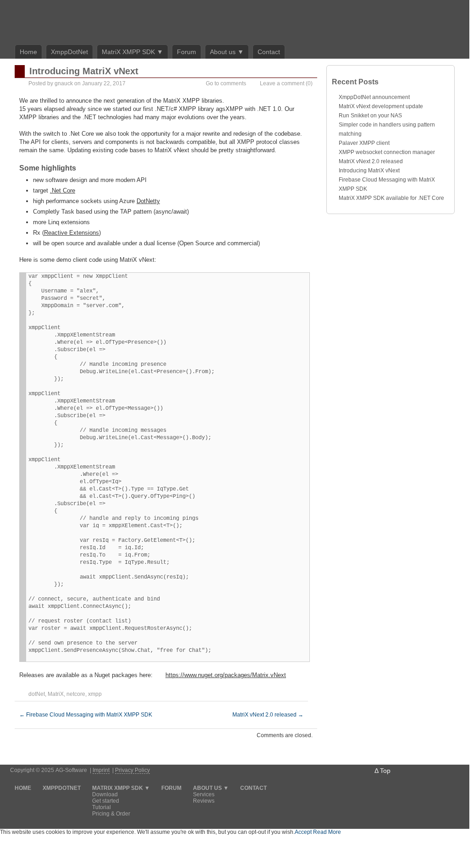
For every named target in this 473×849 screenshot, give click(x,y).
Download (105, 794)
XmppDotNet (69, 51)
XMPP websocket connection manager (387, 152)
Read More (327, 832)
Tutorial (101, 807)
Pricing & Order (111, 813)
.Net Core (62, 190)
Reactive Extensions (71, 232)
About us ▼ (227, 51)
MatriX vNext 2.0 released (267, 714)
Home (28, 51)
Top (385, 770)
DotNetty (148, 201)
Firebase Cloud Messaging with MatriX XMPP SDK (85, 714)
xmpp (95, 694)
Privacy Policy (132, 770)
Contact (269, 51)
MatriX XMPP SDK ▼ (132, 51)
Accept (303, 832)
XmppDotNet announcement (374, 97)
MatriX (56, 694)
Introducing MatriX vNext (369, 170)
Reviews (203, 801)
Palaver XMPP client (364, 143)
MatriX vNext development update (381, 106)
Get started (105, 801)
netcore (75, 694)
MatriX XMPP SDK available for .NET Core (391, 198)
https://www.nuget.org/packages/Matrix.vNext (225, 675)
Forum (186, 51)
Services (203, 794)
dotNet (36, 694)
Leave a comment (282, 83)
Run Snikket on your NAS (370, 115)
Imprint (101, 770)
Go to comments (226, 83)
